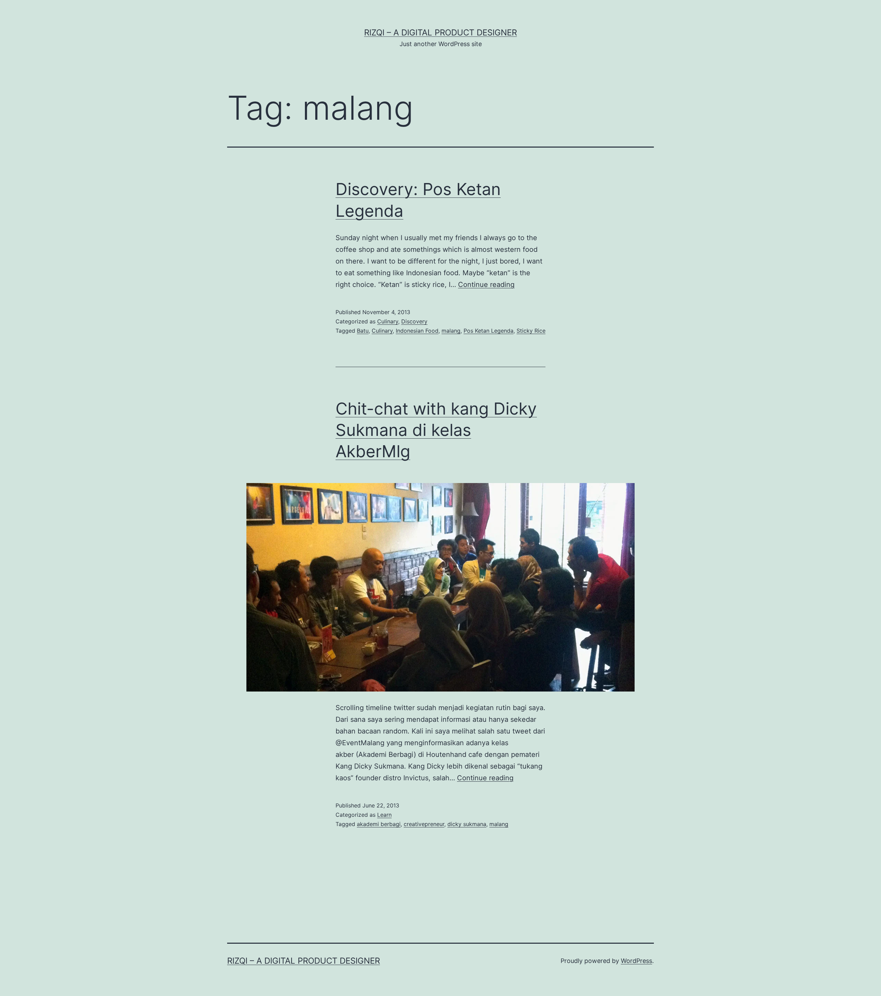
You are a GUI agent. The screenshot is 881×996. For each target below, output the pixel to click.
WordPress (636, 960)
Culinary (387, 321)
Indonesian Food (417, 330)
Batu (363, 330)
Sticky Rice (531, 330)
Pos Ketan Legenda (488, 330)
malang (451, 330)
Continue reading (486, 284)
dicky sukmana (466, 824)
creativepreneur (424, 824)
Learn (384, 814)
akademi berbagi (379, 824)
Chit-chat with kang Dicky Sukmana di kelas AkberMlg (436, 430)
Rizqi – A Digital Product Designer (440, 33)
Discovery (414, 321)
